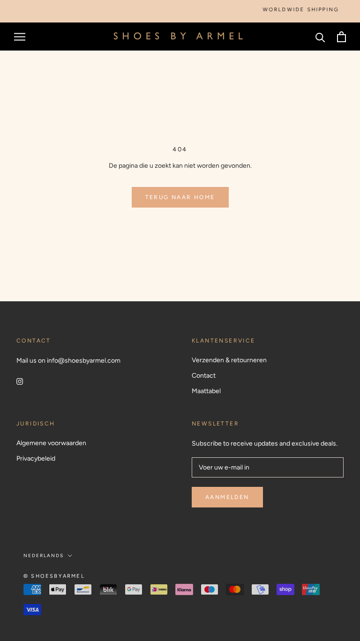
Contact (204, 376)
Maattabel (206, 391)
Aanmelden (227, 497)
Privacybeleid (35, 458)
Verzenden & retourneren (229, 360)
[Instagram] (19, 380)
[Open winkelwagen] (341, 36)
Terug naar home (180, 197)
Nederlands (43, 555)
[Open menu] (19, 37)
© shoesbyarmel (54, 576)
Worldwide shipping (296, 10)
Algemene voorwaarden (51, 443)
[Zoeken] (320, 37)
